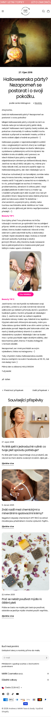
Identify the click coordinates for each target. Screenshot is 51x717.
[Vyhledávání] (43, 11)
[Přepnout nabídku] (2, 11)
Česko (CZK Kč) (12, 687)
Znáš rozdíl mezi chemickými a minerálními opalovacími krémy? (22, 511)
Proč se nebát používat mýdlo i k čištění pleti (22, 601)
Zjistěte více (8, 463)
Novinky (38, 103)
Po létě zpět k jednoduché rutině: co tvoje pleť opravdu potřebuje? (24, 448)
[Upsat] (46, 657)
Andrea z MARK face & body (22, 708)
